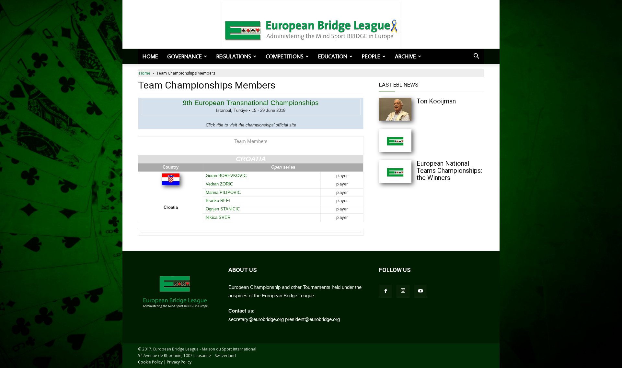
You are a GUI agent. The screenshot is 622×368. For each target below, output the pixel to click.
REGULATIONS (233, 56)
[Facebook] (385, 291)
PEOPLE (371, 56)
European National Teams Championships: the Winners (449, 171)
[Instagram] (403, 291)
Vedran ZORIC (219, 184)
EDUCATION (332, 56)
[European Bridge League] (311, 29)
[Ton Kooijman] (408, 109)
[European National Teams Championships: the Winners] (408, 171)
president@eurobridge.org (312, 319)
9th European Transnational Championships (251, 102)
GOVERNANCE (184, 56)
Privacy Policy (179, 362)
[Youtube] (420, 291)
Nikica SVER (218, 217)
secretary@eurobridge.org (256, 319)
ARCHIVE (405, 56)
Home (150, 56)
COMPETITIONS (285, 56)
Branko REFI (218, 200)
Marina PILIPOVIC (223, 192)
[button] (476, 56)
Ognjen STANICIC (223, 209)
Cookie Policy (150, 362)
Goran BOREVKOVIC (226, 175)
